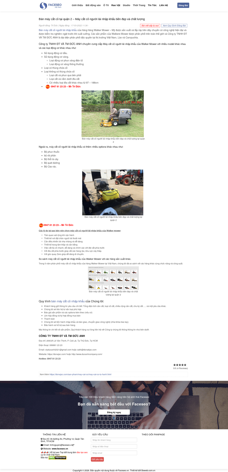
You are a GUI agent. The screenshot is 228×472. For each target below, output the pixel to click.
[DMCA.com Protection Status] (57, 457)
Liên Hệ (163, 5)
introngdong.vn (48, 462)
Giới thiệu (77, 5)
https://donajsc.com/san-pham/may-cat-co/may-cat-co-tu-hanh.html (80, 374)
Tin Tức (152, 5)
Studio (126, 5)
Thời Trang (139, 5)
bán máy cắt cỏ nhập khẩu (68, 301)
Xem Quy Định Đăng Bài (174, 25)
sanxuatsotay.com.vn (50, 465)
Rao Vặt (115, 5)
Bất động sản (93, 5)
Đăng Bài (183, 5)
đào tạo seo (82, 452)
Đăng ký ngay (114, 412)
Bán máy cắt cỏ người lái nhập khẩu (58, 30)
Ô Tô (106, 5)
